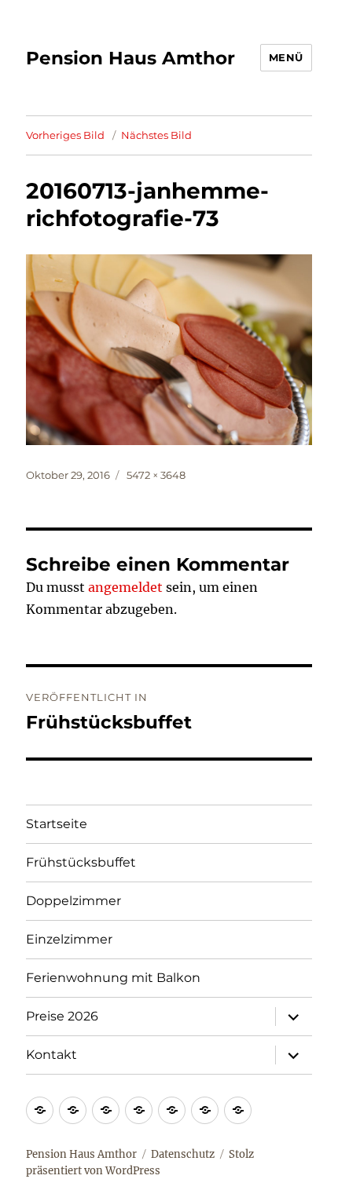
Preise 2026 (62, 1016)
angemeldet (125, 587)
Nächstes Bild (156, 135)
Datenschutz (183, 1154)
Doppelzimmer (73, 900)
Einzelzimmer (69, 939)
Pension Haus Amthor (130, 58)
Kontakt (51, 1054)
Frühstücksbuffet (81, 862)
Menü (286, 57)
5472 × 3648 (156, 475)
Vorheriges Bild (65, 135)
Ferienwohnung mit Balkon (113, 977)
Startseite (56, 823)
